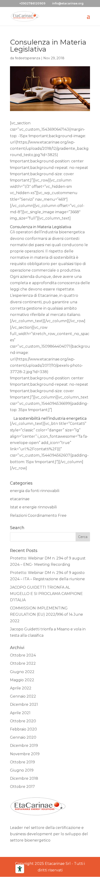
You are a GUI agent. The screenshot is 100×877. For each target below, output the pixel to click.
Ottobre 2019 (22, 762)
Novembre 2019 (25, 754)
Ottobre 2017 (22, 786)
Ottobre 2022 (23, 663)
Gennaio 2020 (23, 737)
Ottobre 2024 (23, 655)
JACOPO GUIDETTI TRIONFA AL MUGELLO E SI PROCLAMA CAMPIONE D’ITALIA (46, 593)
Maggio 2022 (22, 680)
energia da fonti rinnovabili (34, 491)
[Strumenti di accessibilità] (19, 868)
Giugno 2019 (21, 770)
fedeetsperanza (27, 58)
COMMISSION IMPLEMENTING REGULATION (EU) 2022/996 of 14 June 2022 (46, 614)
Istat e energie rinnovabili (33, 507)
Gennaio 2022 (23, 696)
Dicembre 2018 (24, 778)
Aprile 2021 (20, 713)
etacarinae (20, 499)
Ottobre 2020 (23, 721)
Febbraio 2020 (23, 729)
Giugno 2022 (22, 672)
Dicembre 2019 (24, 745)
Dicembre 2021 (24, 704)
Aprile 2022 (20, 688)
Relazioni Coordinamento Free (38, 515)
